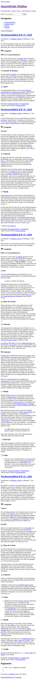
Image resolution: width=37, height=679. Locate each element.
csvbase (3, 276)
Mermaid (16, 519)
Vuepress (12, 514)
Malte (31, 653)
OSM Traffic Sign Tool (27, 460)
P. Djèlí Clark (5, 355)
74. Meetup (19, 58)
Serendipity (11, 674)
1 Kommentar (24, 229)
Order (20, 640)
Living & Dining (12, 122)
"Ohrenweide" (5, 420)
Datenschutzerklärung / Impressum (11, 677)
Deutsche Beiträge (10, 22)
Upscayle (28, 145)
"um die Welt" (13, 345)
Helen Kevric (21, 95)
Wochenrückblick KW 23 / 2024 (16, 234)
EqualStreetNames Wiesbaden (13, 296)
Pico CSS (23, 601)
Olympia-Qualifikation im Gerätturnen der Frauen (16, 91)
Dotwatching (30, 169)
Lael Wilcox (4, 343)
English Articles (9, 24)
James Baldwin (12, 397)
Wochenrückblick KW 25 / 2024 (16, 35)
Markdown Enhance (28, 517)
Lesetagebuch (5, 381)
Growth (27, 640)
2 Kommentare (24, 658)
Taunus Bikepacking (14, 172)
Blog (29, 355)
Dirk (27, 653)
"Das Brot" (13, 74)
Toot (12, 382)
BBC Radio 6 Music (26, 412)
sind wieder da (11, 226)
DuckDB (28, 528)
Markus (3, 654)
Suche (2, 14)
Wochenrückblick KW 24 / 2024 (16, 109)
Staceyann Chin (18, 402)
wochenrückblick (20, 105)
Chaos (15, 640)
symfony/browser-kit (7, 217)
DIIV (12, 625)
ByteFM (3, 414)
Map (13, 171)
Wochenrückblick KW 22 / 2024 (16, 476)
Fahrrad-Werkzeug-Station (9, 340)
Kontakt (7, 27)
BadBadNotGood (27, 638)
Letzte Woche (5, 195)
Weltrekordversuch (27, 343)
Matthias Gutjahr (16, 39)
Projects (7, 26)
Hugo (14, 489)
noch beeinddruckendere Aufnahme (23, 404)
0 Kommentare (24, 104)
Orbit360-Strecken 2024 (26, 585)
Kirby (25, 60)
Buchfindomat (11, 607)
